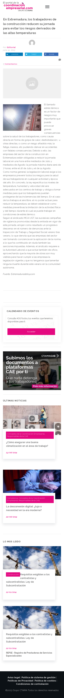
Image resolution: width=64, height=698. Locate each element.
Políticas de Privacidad (20, 680)
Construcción (13, 574)
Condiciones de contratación (32, 684)
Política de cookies (45, 680)
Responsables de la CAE (17, 436)
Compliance (12, 498)
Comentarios (11, 64)
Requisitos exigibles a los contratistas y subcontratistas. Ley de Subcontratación (29, 638)
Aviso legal (14, 677)
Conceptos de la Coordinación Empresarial (26, 434)
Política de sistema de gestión (39, 677)
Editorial (11, 47)
